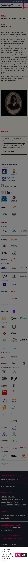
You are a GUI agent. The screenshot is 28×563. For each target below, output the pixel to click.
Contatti (22, 1)
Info (14, 1)
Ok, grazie (24, 555)
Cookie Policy (18, 555)
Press (17, 1)
